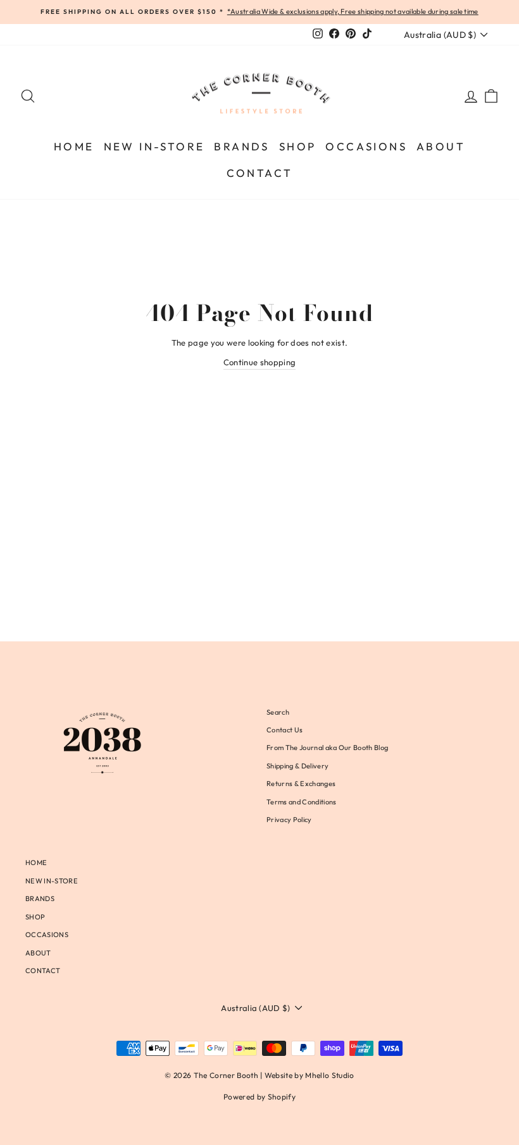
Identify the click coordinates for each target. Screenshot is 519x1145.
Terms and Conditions (301, 801)
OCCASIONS (366, 146)
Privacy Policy (289, 819)
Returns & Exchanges (300, 783)
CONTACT (260, 172)
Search (277, 712)
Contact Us (284, 729)
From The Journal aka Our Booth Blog (327, 747)
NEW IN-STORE (154, 146)
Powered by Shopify (259, 1096)
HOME (74, 146)
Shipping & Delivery (297, 765)
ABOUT (440, 146)
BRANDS (241, 146)
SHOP (297, 146)
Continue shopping (259, 362)
